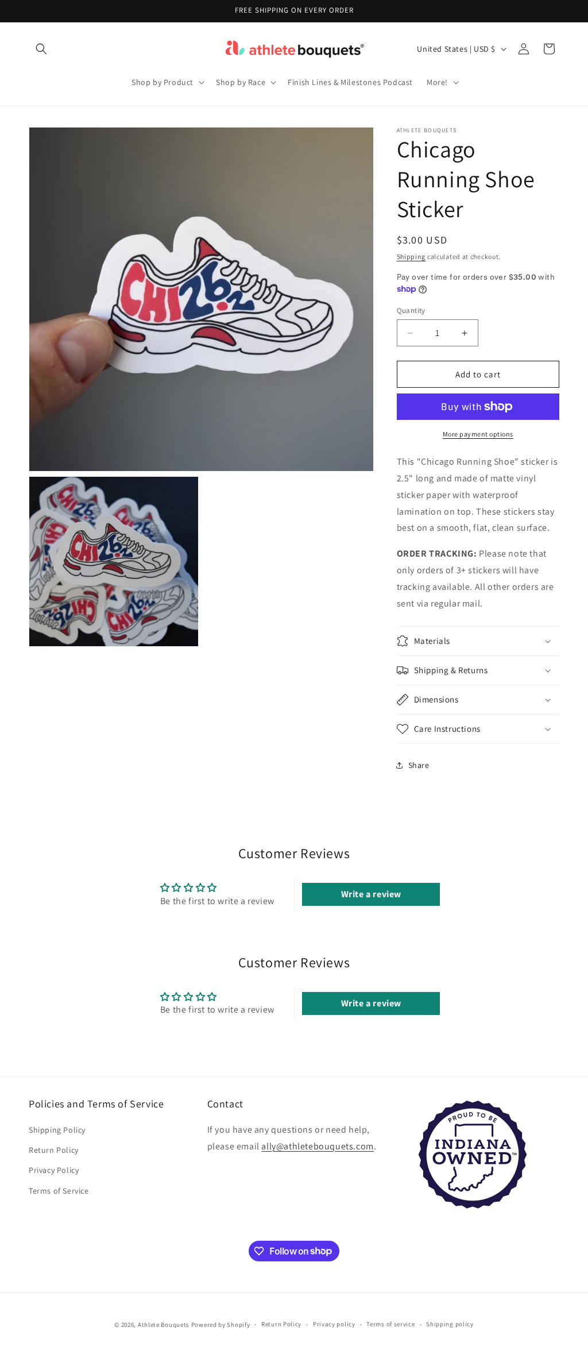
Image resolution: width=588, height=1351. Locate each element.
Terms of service (390, 1324)
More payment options (478, 434)
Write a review (371, 894)
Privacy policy (334, 1324)
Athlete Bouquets (163, 1325)
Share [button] (419, 765)
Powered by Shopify (220, 1325)
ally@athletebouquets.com (317, 1146)
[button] (41, 48)
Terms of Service (59, 1191)
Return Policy (54, 1150)
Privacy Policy (54, 1170)
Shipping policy (450, 1324)
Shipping (411, 256)
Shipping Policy (57, 1130)
